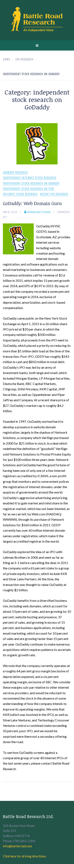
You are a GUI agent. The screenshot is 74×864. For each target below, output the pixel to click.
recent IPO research (54, 194)
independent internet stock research (29, 178)
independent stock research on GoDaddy (31, 183)
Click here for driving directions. (24, 856)
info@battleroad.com (17, 846)
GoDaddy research (15, 172)
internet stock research (20, 194)
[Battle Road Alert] (37, 20)
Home (6, 59)
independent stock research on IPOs (28, 189)
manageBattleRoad (39, 212)
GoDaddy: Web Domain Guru (32, 203)
